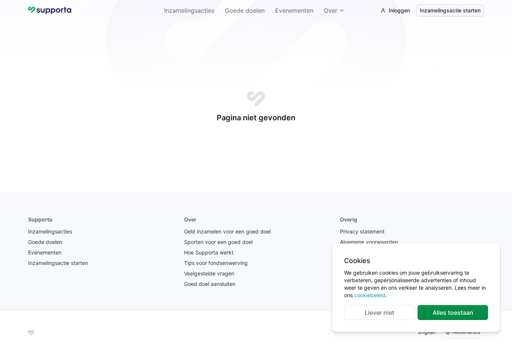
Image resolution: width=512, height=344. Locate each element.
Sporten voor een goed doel (218, 242)
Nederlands (466, 332)
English (427, 332)
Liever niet (379, 312)
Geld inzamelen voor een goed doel (227, 231)
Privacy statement (362, 231)
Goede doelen (245, 10)
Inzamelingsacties (189, 10)
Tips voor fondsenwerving (216, 263)
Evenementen (294, 10)
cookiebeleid (369, 295)
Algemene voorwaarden (369, 242)
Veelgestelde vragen (209, 273)
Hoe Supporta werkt (209, 252)
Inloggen (399, 10)
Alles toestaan (453, 312)
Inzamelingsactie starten (450, 10)
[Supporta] (31, 332)
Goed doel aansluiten (209, 284)
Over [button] (330, 10)
